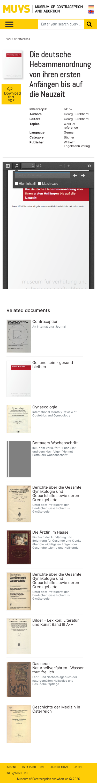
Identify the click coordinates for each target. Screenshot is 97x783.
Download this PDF (12, 97)
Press (77, 767)
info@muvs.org (16, 773)
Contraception (45, 322)
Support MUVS (59, 767)
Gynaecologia (44, 407)
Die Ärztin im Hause (50, 532)
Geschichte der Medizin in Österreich (56, 709)
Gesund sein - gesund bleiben (52, 365)
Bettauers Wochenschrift (55, 443)
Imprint (11, 767)
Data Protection (33, 767)
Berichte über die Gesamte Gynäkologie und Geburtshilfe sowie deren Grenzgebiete (56, 493)
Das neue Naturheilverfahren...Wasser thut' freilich (56, 668)
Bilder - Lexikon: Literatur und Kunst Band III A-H (55, 622)
